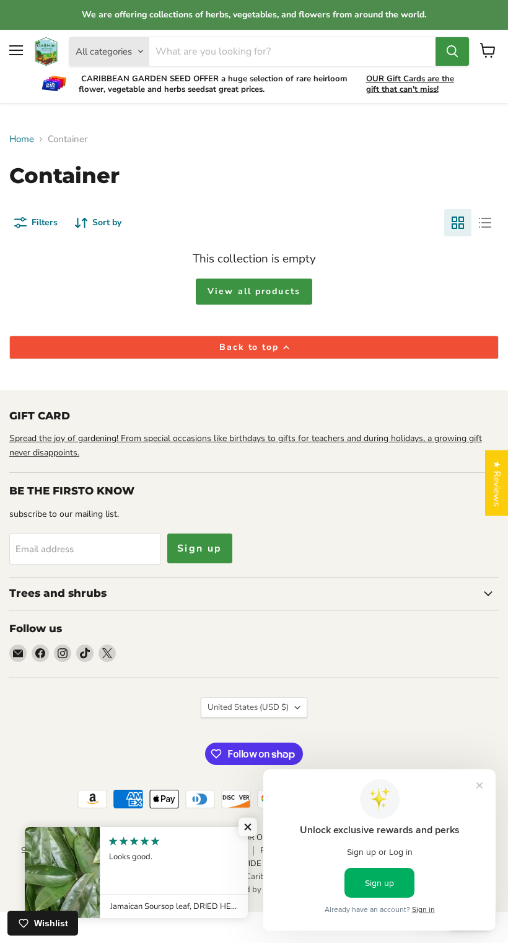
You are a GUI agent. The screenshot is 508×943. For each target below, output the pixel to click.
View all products (254, 291)
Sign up (199, 548)
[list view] (485, 222)
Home (21, 139)
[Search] (452, 51)
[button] (248, 827)
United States (248, 707)
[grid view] (457, 222)
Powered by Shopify (254, 889)
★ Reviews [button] (497, 483)
